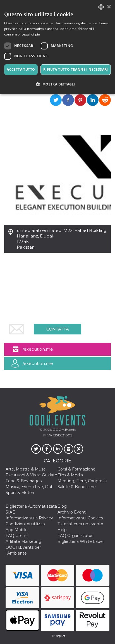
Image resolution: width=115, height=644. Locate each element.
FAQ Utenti (17, 535)
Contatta (57, 329)
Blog (62, 506)
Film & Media (70, 474)
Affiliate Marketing (23, 541)
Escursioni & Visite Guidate (31, 474)
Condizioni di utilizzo (25, 523)
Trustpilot (58, 636)
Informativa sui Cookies (80, 518)
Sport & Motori (20, 492)
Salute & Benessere (77, 486)
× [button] (109, 7)
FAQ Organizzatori (76, 535)
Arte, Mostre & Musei (26, 469)
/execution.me (38, 349)
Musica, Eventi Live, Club (30, 486)
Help (62, 529)
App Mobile (17, 529)
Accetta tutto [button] (21, 69)
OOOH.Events (64, 429)
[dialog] (57, 47)
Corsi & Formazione (76, 469)
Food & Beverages (24, 480)
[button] (57, 84)
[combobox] (101, 7)
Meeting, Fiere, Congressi (82, 480)
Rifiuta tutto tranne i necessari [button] (75, 69)
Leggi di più (30, 34)
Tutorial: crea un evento (80, 523)
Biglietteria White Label (81, 541)
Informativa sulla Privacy (29, 518)
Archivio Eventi (72, 512)
